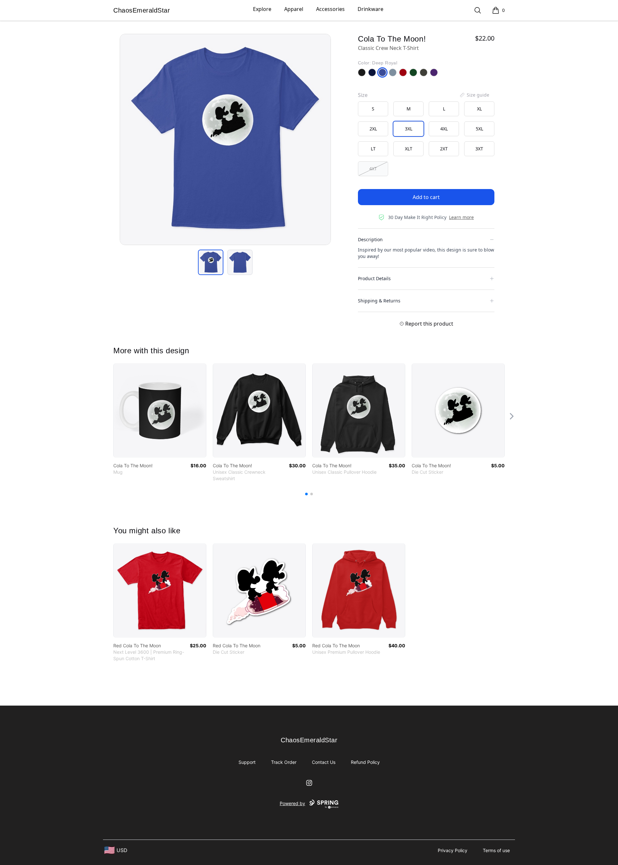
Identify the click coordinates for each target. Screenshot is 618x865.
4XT (373, 169)
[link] (160, 410)
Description (370, 239)
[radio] (373, 108)
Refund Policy (365, 762)
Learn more (461, 217)
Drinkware (370, 9)
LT (373, 149)
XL (479, 109)
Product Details (374, 278)
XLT (408, 149)
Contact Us (323, 762)
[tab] (211, 262)
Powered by (292, 803)
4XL (444, 129)
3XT (479, 149)
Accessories (330, 9)
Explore (262, 9)
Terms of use (496, 850)
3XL (408, 129)
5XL (479, 129)
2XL (373, 129)
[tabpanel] (225, 139)
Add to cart (426, 197)
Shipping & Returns (379, 301)
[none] (474, 95)
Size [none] (363, 95)
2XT (444, 149)
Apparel (293, 9)
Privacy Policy (452, 850)
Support (247, 762)
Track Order (283, 762)
